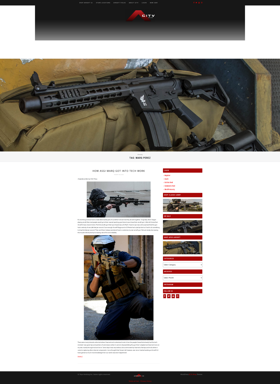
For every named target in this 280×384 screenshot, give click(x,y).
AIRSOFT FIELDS (120, 2)
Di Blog (193, 374)
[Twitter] (196, 3)
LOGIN (144, 2)
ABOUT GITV (133, 2)
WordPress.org (170, 189)
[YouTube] (199, 3)
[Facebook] (193, 3)
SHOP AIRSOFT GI (86, 2)
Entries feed (169, 182)
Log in (166, 179)
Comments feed (170, 186)
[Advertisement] (140, 38)
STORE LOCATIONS (103, 2)
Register (167, 175)
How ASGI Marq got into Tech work (119, 170)
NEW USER (154, 2)
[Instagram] (201, 3)
